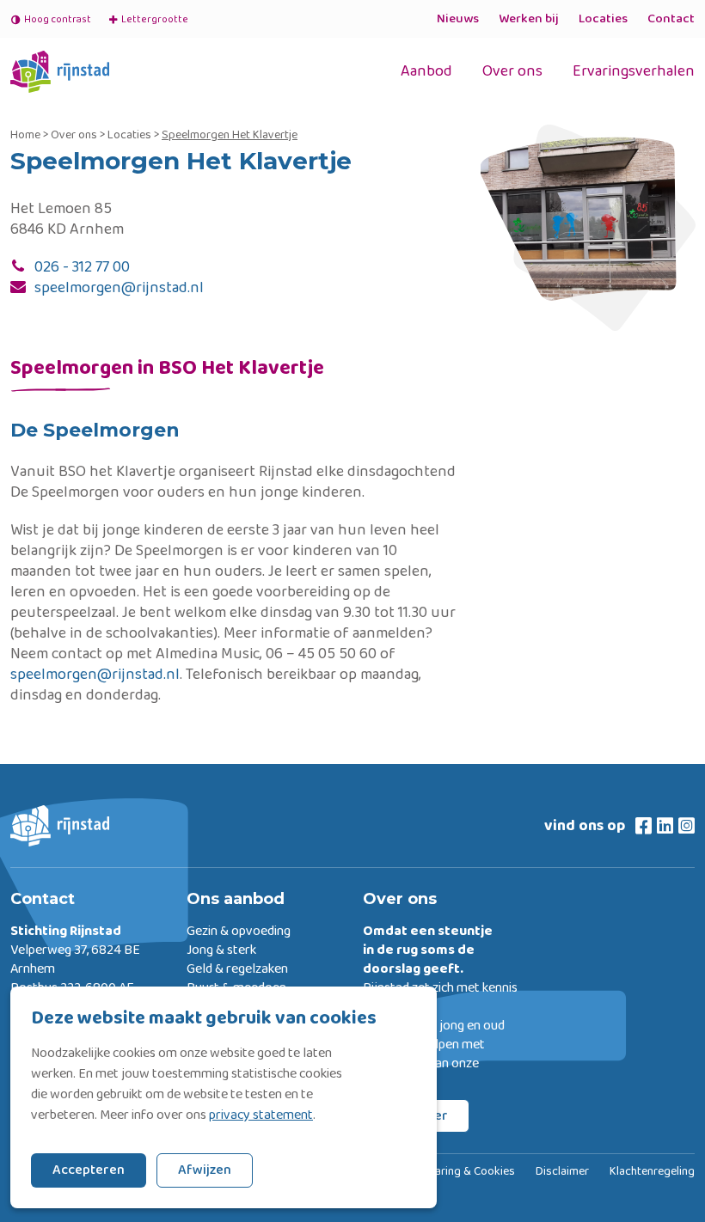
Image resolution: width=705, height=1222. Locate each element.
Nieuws (458, 19)
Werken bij (529, 19)
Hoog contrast (57, 19)
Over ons (512, 71)
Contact (671, 19)
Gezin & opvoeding (239, 931)
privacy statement (261, 1115)
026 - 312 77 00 (82, 267)
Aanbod (426, 71)
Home (25, 134)
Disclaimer (562, 1172)
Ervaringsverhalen (634, 71)
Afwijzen (204, 1170)
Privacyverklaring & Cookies (443, 1172)
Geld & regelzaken (237, 969)
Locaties (603, 19)
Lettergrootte (147, 19)
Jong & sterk (221, 950)
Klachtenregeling (652, 1172)
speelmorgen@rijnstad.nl (119, 288)
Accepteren (88, 1170)
